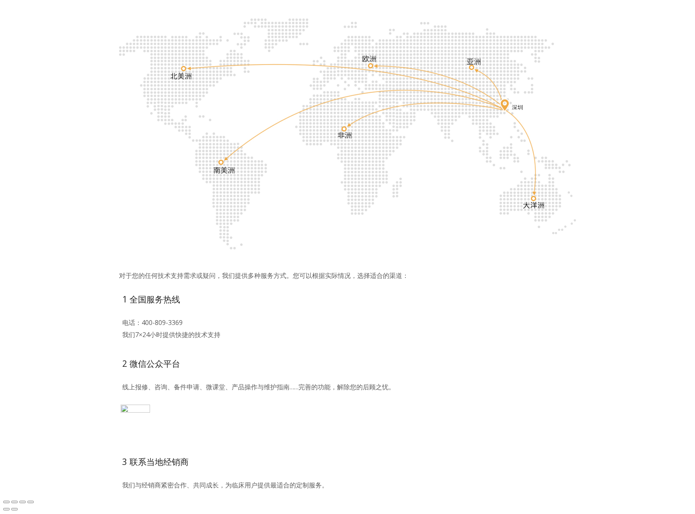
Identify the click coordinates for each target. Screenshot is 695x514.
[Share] (14, 502)
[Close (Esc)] (6, 502)
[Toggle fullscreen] (22, 502)
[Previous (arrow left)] (6, 509)
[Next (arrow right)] (14, 509)
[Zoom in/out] (30, 502)
